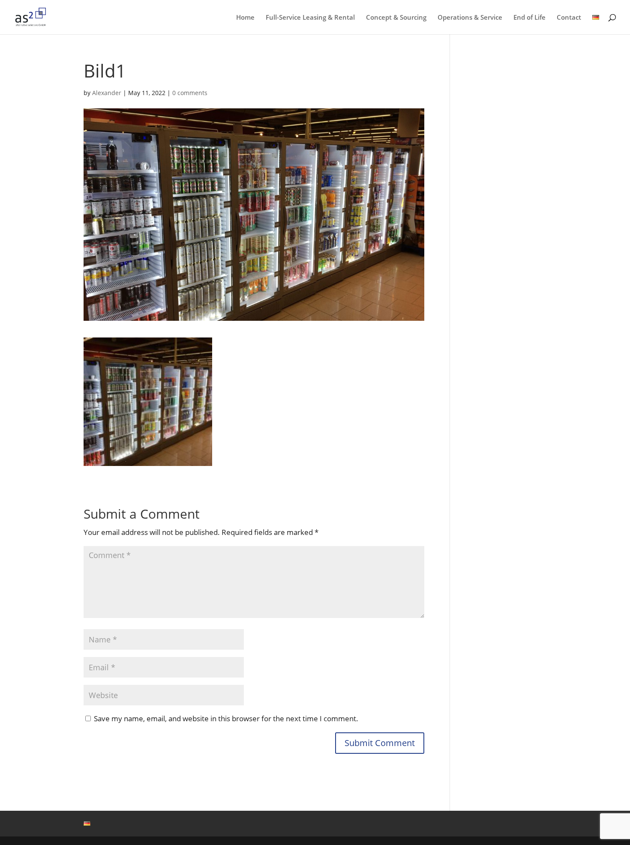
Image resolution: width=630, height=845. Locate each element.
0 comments (189, 93)
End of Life (529, 17)
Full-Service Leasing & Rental (310, 17)
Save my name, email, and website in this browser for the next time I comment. (226, 718)
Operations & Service (470, 17)
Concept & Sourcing (396, 17)
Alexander (106, 93)
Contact (569, 17)
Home (245, 17)
